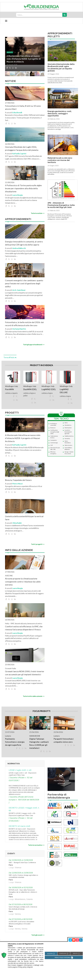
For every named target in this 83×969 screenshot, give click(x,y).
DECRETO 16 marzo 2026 (19, 826)
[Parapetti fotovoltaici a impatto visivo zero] (64, 723)
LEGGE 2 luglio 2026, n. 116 (20, 770)
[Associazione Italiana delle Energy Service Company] (71, 838)
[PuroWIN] (12, 377)
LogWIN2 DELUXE (64, 391)
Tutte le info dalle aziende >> (34, 696)
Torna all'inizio (9, 357)
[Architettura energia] (55, 838)
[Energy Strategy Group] (55, 814)
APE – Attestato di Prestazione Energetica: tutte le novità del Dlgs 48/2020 (61, 205)
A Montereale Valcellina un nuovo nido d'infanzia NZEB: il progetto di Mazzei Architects (22, 438)
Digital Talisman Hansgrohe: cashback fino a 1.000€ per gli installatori (39, 743)
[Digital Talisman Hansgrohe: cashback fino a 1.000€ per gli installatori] (40, 723)
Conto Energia (54, 442)
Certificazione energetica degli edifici (54, 431)
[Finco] (55, 854)
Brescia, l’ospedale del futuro (18, 480)
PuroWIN (9, 389)
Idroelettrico (68, 425)
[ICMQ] (71, 814)
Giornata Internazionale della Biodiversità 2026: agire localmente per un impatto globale (61, 67)
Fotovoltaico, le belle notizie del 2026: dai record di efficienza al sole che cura (24, 59)
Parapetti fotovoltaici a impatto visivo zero (64, 740)
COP (51, 445)
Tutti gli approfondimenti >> (34, 344)
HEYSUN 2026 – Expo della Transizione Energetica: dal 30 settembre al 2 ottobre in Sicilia (23, 892)
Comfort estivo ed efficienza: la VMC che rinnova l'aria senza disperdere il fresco (24, 628)
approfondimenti (12, 52)
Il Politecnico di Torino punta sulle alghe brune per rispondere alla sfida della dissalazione (23, 188)
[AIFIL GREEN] (71, 854)
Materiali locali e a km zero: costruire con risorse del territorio (60, 160)
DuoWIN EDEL (30, 389)
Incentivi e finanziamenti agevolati (68, 431)
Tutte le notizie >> (38, 213)
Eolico (66, 422)
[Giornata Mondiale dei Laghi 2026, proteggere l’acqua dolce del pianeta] (25, 134)
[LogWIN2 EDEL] (49, 377)
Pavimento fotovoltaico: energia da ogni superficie (14, 742)
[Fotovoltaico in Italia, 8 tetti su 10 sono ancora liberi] (25, 93)
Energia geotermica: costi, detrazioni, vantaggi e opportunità (60, 113)
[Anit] (71, 806)
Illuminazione (68, 427)
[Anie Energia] (71, 830)
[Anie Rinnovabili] (55, 806)
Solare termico (68, 445)
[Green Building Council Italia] (55, 863)
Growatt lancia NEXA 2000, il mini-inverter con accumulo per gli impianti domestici (24, 673)
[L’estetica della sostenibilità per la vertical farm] (25, 506)
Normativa (67, 438)
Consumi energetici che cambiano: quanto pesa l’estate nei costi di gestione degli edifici (24, 283)
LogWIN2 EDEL (49, 389)
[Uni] (71, 822)
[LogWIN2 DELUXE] (67, 377)
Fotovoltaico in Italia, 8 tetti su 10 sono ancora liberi (23, 107)
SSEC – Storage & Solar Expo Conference (22, 862)
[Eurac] (71, 846)
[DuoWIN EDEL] (30, 377)
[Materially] (55, 822)
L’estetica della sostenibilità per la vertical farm (24, 518)
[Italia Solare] (55, 846)
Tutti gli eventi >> (38, 935)
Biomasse (52, 427)
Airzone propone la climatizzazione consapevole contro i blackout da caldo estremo (23, 581)
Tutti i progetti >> (38, 544)
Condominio (53, 440)
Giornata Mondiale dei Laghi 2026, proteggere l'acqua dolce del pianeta (21, 148)
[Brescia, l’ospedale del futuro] (25, 470)
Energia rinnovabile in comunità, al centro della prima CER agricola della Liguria (24, 243)
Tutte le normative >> (36, 845)
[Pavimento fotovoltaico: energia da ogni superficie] (15, 723)
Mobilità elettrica (69, 436)
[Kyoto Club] (55, 830)
